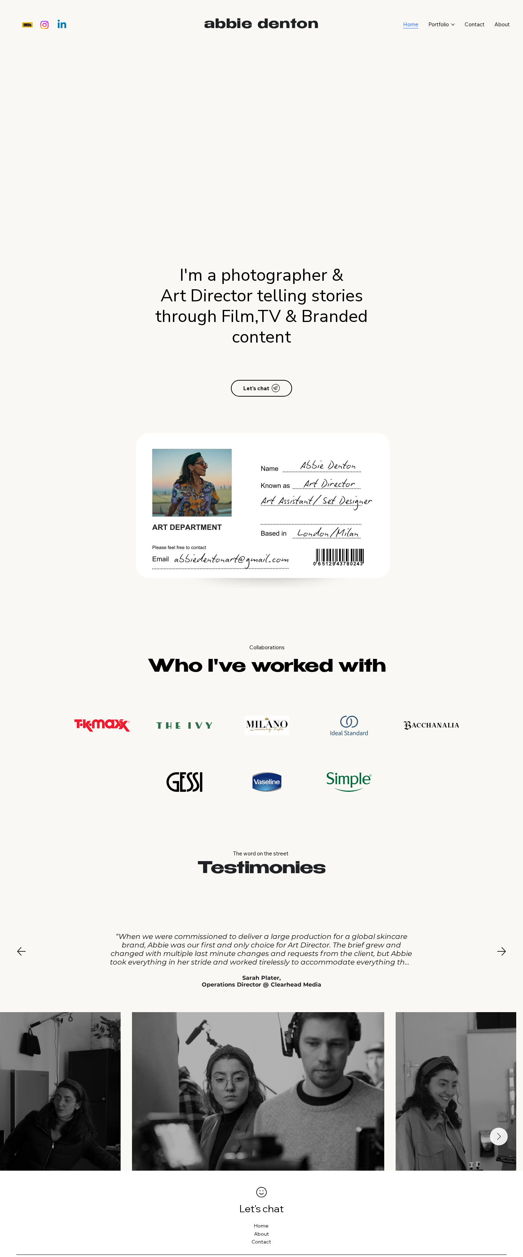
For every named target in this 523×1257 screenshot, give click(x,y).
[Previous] (21, 951)
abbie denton (261, 25)
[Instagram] (44, 25)
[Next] (501, 951)
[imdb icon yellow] (27, 25)
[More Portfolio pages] (453, 24)
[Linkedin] (62, 25)
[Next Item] (499, 1136)
